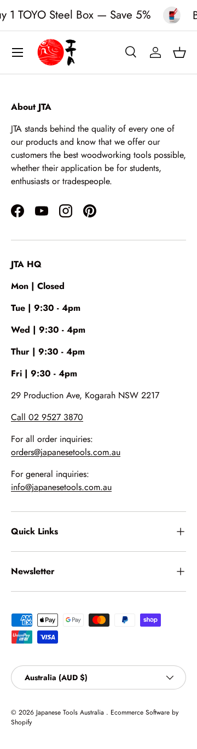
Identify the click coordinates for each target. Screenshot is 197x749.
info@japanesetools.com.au (61, 487)
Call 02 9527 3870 (47, 417)
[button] (179, 52)
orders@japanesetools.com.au (65, 452)
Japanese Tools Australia (71, 712)
